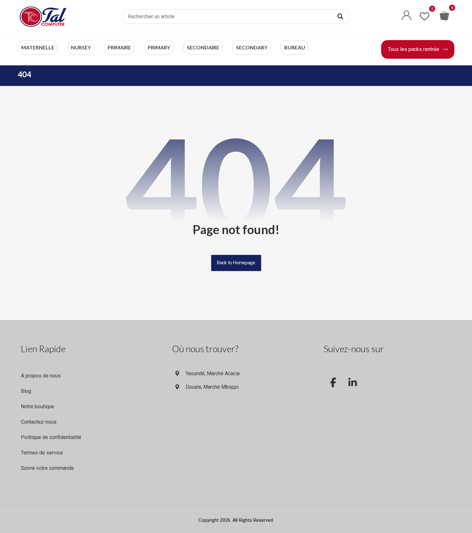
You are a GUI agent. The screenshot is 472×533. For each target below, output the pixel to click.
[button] (340, 17)
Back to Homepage (236, 263)
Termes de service (42, 453)
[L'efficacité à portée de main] (43, 16)
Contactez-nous (39, 422)
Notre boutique (37, 406)
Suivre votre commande (47, 468)
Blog (26, 391)
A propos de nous (41, 376)
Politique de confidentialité (51, 437)
